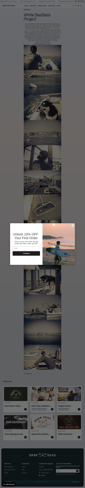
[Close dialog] (72, 225)
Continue (26, 253)
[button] (9, 484)
